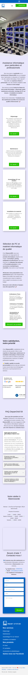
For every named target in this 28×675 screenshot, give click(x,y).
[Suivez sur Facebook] (19, 1)
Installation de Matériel (9, 639)
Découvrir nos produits (14, 324)
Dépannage (6, 631)
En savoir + (14, 134)
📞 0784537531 (21, 5)
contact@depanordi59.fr (17, 570)
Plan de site (4, 671)
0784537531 (19, 568)
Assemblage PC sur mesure (11, 636)
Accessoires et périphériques (11, 651)
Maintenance (6, 634)
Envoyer (19, 610)
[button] (23, 396)
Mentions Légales (12, 671)
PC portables (6, 648)
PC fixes (5, 645)
